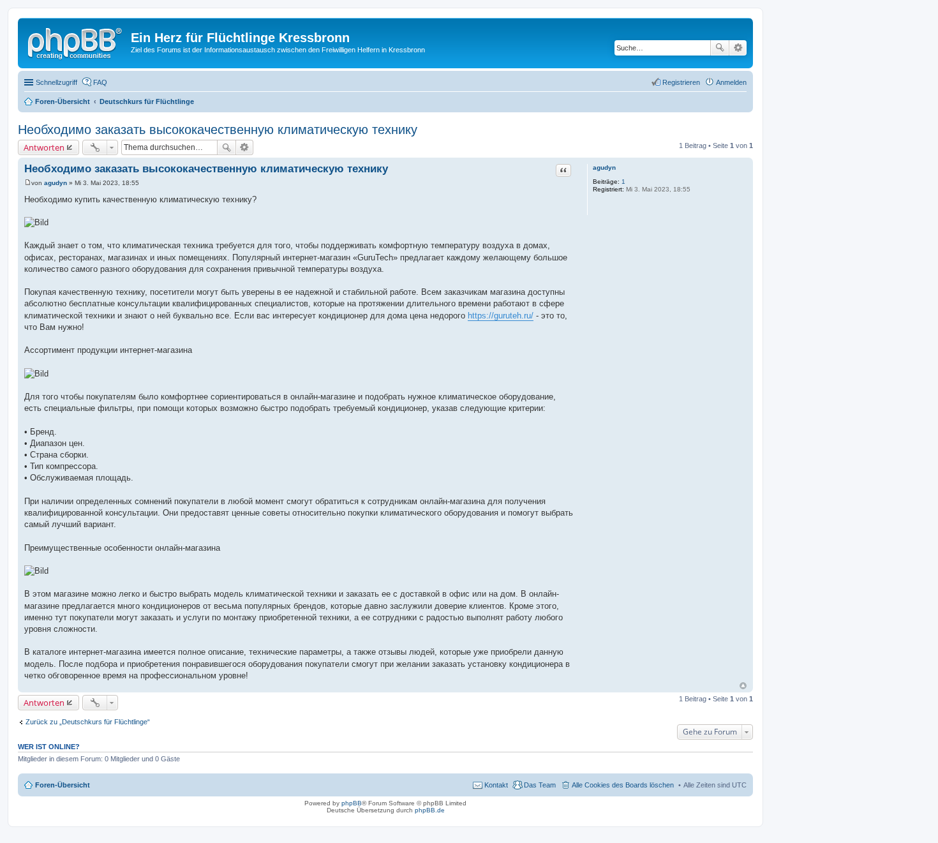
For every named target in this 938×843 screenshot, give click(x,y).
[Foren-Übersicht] (76, 41)
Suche (719, 48)
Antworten (44, 147)
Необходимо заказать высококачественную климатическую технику (217, 130)
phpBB (351, 803)
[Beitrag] (27, 182)
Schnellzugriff (56, 82)
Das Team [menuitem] (540, 785)
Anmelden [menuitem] (731, 82)
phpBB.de (430, 810)
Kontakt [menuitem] (496, 785)
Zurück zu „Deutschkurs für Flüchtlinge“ (88, 722)
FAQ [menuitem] (100, 82)
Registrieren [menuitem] (681, 82)
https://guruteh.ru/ (500, 315)
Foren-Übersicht (62, 785)
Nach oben (743, 685)
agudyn (604, 167)
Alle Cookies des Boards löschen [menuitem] (623, 785)
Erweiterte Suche (738, 48)
